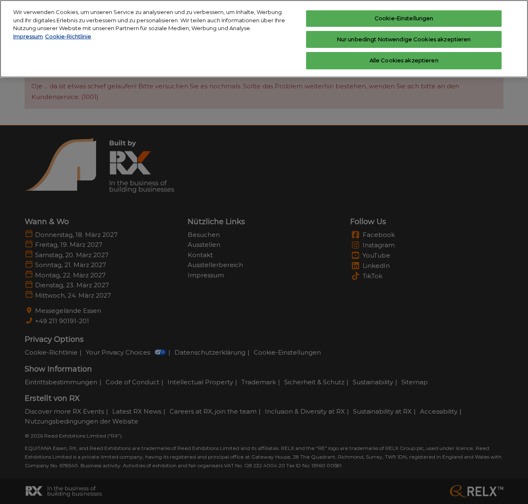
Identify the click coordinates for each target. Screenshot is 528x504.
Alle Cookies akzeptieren (404, 60)
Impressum (28, 36)
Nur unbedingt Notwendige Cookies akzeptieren (404, 39)
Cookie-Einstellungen (404, 18)
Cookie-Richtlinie (68, 36)
